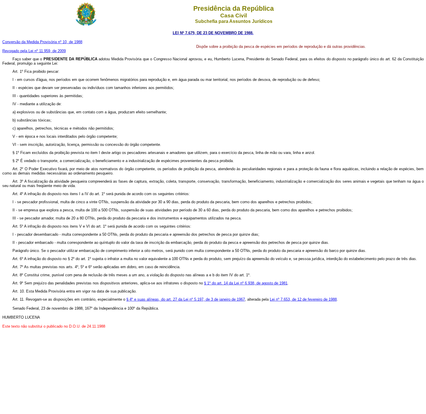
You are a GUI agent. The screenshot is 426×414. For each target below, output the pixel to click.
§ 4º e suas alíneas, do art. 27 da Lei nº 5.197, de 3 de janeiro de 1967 (185, 299)
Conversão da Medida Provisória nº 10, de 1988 (42, 42)
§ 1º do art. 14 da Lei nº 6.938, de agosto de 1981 (245, 283)
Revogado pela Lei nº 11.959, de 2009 (34, 51)
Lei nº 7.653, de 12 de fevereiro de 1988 (303, 299)
